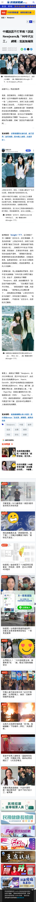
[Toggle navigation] (2, 2)
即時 (10, 6)
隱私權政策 (20, 897)
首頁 (4, 6)
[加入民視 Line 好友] (18, 601)
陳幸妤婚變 (19, 6)
